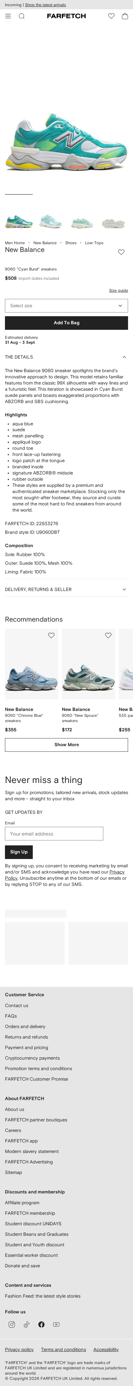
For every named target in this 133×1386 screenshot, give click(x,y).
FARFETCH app (21, 1140)
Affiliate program (22, 1202)
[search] (21, 16)
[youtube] (56, 1324)
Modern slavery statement (32, 1151)
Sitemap (13, 1172)
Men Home (15, 243)
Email (10, 823)
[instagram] (12, 1324)
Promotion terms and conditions (38, 1068)
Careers (13, 1130)
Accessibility (106, 1349)
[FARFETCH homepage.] (66, 16)
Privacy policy (19, 1349)
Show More (66, 744)
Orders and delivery (25, 1026)
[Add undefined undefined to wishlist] (51, 635)
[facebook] (41, 1324)
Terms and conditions (63, 1349)
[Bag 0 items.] (125, 16)
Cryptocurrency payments (32, 1058)
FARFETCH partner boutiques (36, 1119)
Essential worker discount (31, 1255)
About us (14, 1109)
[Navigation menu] (8, 16)
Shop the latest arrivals (45, 5)
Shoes (70, 243)
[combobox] (66, 305)
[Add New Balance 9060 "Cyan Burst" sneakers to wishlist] (121, 252)
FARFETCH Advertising (29, 1161)
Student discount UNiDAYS (33, 1223)
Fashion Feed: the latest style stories (42, 1296)
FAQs (11, 1016)
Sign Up (19, 852)
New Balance (45, 243)
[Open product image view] (66, 110)
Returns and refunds (26, 1037)
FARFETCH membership (30, 1213)
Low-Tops (94, 243)
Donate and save (22, 1265)
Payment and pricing (26, 1047)
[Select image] (19, 214)
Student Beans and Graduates (36, 1234)
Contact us (16, 1005)
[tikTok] (26, 1324)
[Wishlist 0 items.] (111, 16)
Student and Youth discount (34, 1244)
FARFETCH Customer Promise (36, 1079)
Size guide (118, 290)
